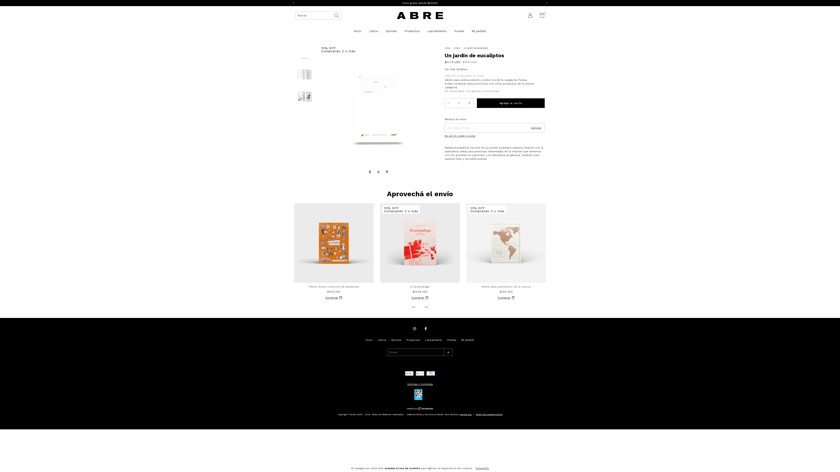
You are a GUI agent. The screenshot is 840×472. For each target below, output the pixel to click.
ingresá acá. (466, 414)
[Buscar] (336, 15)
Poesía (459, 31)
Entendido (482, 468)
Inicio (357, 31)
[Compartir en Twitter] (379, 172)
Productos (412, 31)
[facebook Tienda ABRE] (425, 328)
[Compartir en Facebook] (370, 172)
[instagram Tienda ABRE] (414, 328)
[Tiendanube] (420, 409)
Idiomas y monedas (420, 384)
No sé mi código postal (460, 135)
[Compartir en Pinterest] (386, 172)
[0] (540, 16)
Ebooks (391, 31)
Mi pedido (479, 31)
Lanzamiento (437, 31)
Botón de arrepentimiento (489, 414)
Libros (373, 31)
